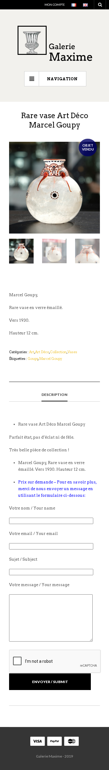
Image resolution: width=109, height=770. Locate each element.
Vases (72, 352)
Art (31, 352)
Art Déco (42, 352)
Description (54, 394)
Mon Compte (55, 4)
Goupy (33, 359)
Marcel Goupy (50, 359)
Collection (58, 352)
